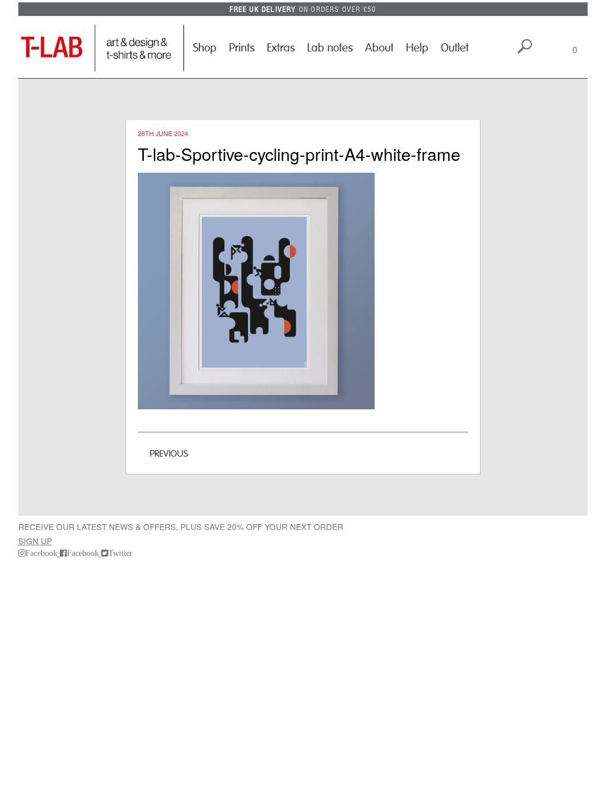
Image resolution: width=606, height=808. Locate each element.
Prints (241, 48)
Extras (281, 48)
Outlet (455, 48)
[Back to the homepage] (56, 48)
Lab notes (330, 48)
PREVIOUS (169, 454)
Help (417, 48)
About (379, 48)
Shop (205, 48)
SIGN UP (35, 541)
